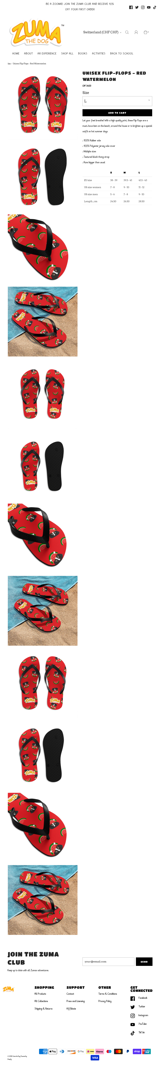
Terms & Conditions (107, 994)
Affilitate (71, 1009)
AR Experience (47, 54)
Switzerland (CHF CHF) (101, 32)
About (28, 54)
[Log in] (138, 32)
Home (16, 54)
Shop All (67, 54)
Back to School (121, 54)
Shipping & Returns (43, 1009)
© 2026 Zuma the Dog (14, 1056)
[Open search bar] (128, 32)
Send (144, 961)
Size (85, 93)
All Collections (41, 1001)
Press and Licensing (76, 1001)
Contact (70, 994)
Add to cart (117, 112)
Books (83, 54)
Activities (99, 54)
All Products (40, 994)
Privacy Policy (104, 1001)
